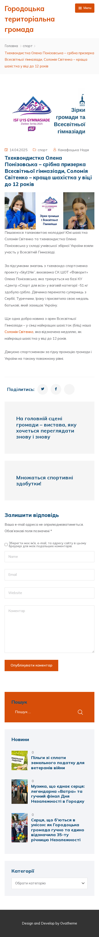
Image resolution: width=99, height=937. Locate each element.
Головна (11, 46)
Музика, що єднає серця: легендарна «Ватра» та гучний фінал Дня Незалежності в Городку (58, 794)
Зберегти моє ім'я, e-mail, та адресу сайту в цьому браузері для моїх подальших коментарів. (47, 544)
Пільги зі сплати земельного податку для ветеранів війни (57, 762)
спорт (28, 46)
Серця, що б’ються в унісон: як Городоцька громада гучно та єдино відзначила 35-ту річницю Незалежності (57, 829)
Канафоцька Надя (73, 150)
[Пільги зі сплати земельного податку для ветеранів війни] (20, 760)
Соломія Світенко (19, 332)
